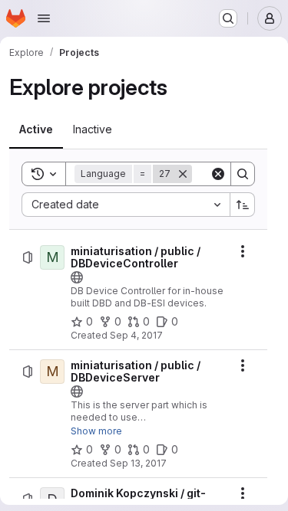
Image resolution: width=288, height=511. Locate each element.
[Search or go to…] (228, 18)
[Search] (242, 174)
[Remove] (183, 174)
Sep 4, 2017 (136, 335)
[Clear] (218, 174)
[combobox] (126, 204)
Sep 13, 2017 (138, 463)
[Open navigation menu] (43, 18)
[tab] (36, 129)
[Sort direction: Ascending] (242, 204)
